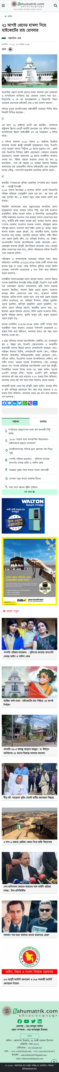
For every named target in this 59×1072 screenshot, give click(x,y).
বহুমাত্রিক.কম (20, 1065)
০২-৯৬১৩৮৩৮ (35, 1048)
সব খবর (28, 492)
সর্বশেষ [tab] (15, 421)
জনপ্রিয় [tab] (43, 421)
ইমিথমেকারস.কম (29, 1069)
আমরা (29, 1036)
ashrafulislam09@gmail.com (33, 1055)
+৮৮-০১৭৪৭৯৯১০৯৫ (20, 1051)
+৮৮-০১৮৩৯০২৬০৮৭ (44, 1051)
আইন (9, 16)
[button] (3, 6)
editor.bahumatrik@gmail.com (29, 1058)
